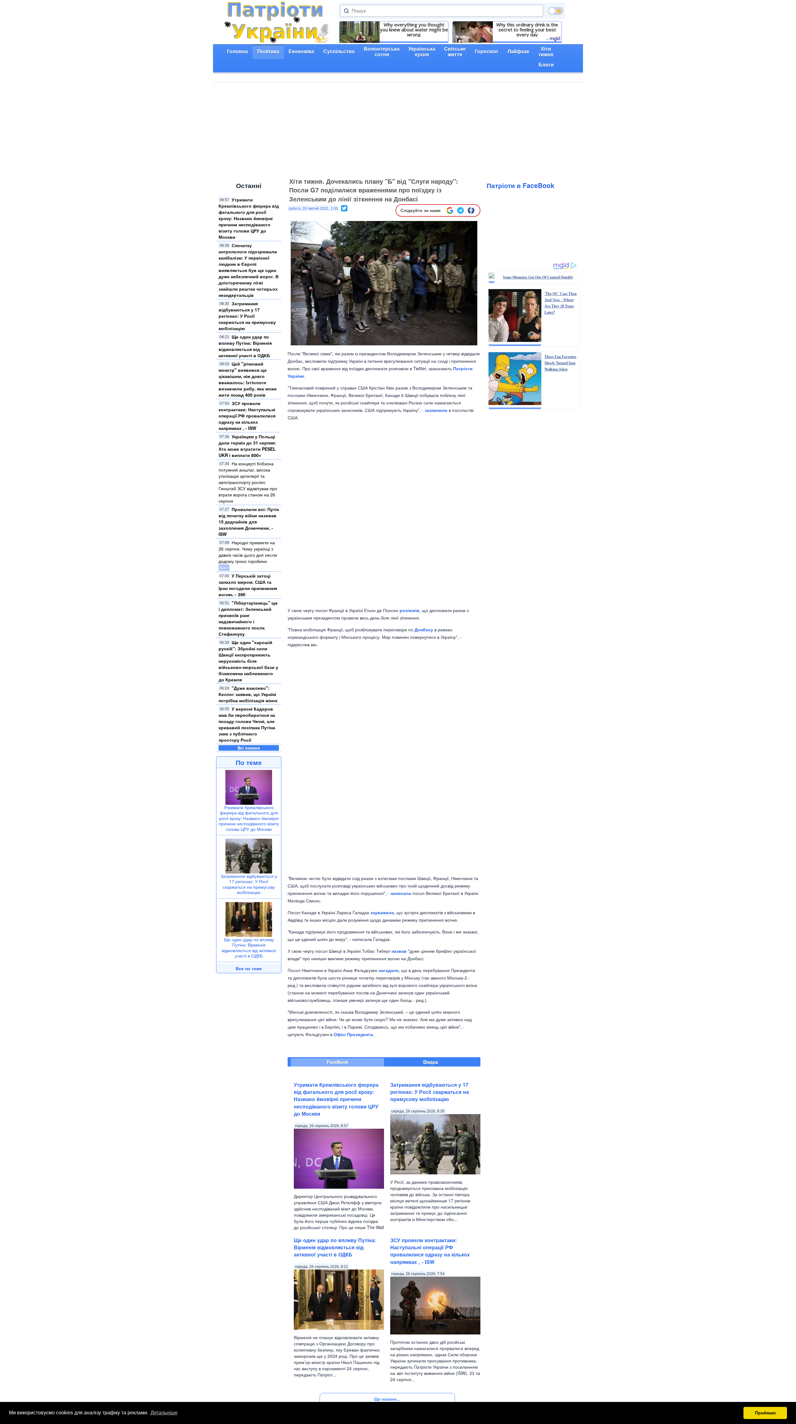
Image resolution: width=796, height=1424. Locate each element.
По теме (249, 762)
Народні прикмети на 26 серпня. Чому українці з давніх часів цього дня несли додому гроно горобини (248, 551)
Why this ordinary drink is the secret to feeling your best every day (527, 29)
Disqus (430, 1062)
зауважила (382, 912)
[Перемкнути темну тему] (555, 11)
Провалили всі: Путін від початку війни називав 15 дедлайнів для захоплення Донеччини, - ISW (249, 521)
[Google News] (450, 210)
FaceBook (337, 1062)
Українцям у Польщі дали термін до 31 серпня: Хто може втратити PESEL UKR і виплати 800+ (247, 445)
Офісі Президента (353, 1034)
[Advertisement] (398, 128)
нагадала (389, 970)
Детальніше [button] (164, 1412)
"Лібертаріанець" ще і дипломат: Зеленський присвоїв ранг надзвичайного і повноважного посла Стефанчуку (248, 618)
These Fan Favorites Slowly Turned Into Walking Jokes (560, 363)
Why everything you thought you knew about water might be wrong (414, 29)
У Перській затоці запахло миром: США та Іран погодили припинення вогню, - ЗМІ (248, 585)
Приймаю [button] (765, 1412)
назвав (399, 951)
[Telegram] (460, 210)
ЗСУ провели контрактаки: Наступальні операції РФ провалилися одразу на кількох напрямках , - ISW (247, 415)
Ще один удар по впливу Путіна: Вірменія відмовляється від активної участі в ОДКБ (245, 346)
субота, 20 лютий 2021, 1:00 (313, 208)
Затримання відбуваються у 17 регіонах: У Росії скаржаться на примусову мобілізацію (247, 315)
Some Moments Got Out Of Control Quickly (538, 277)
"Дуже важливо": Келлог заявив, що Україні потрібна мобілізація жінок (248, 694)
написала (401, 893)
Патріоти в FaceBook (520, 185)
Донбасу (423, 629)
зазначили (436, 410)
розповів (409, 610)
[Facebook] (471, 210)
